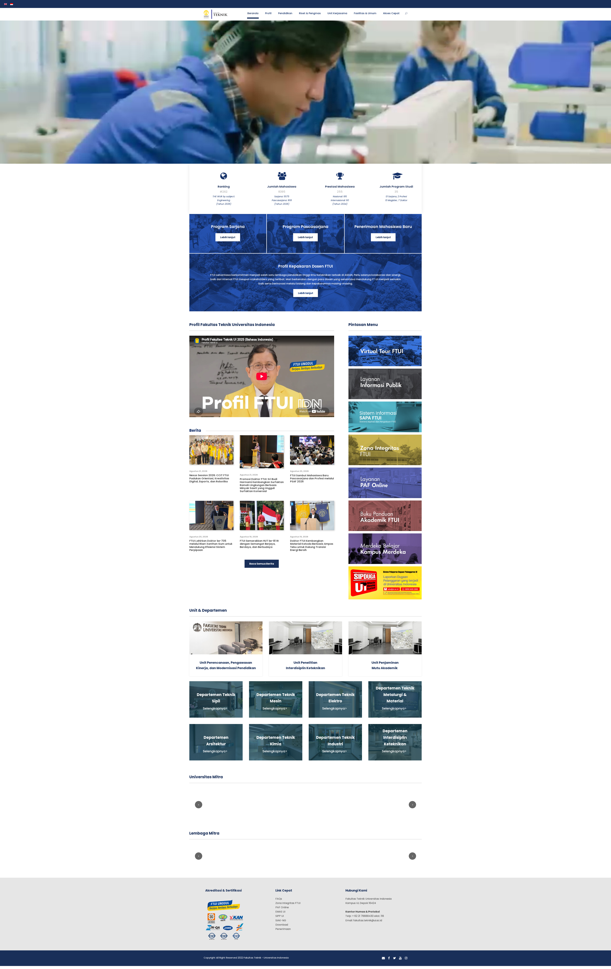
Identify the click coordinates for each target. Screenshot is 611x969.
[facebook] (389, 961)
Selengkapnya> (215, 711)
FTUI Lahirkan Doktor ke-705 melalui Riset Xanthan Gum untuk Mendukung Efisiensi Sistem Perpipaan (210, 548)
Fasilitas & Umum (365, 16)
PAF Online (282, 910)
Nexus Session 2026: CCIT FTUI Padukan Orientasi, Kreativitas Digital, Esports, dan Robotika (209, 481)
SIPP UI (279, 919)
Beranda (252, 16)
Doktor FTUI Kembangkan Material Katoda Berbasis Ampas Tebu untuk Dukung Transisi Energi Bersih (311, 548)
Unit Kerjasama (337, 16)
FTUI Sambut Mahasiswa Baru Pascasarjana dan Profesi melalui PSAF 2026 (312, 481)
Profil (268, 16)
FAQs (278, 901)
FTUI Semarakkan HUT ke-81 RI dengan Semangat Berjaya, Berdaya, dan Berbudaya (259, 547)
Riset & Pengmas (310, 16)
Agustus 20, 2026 (299, 474)
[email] (383, 961)
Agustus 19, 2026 (249, 539)
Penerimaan (283, 932)
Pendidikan (285, 16)
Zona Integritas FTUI (287, 906)
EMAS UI (280, 915)
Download (281, 927)
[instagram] (406, 961)
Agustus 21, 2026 (198, 474)
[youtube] (400, 961)
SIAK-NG (280, 923)
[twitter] (394, 961)
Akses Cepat (391, 16)
